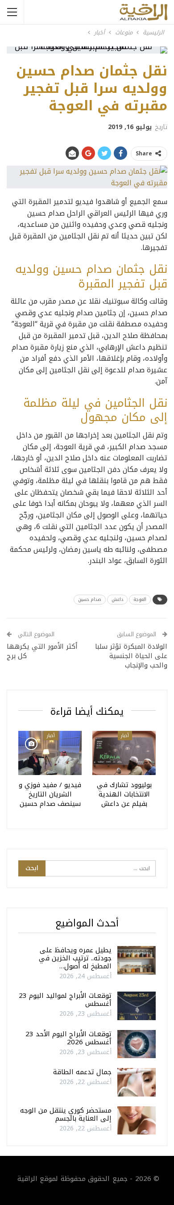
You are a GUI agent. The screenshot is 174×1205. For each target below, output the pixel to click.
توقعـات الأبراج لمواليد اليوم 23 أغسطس (65, 999)
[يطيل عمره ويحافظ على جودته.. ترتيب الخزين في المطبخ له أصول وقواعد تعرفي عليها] (136, 960)
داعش (117, 599)
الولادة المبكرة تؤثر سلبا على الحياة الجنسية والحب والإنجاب (131, 655)
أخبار (125, 735)
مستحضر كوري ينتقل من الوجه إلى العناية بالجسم (66, 1114)
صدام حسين (89, 599)
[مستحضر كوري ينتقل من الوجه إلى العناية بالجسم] (136, 1120)
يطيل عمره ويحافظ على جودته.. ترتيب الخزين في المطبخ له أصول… (75, 958)
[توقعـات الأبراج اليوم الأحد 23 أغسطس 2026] (136, 1044)
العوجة (139, 599)
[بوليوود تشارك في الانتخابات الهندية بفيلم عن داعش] (124, 753)
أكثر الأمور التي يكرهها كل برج (42, 651)
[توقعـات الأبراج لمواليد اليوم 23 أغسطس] (136, 1006)
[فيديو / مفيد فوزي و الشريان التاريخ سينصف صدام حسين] (50, 753)
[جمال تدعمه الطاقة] (136, 1082)
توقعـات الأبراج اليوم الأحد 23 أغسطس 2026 (68, 1038)
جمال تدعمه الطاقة (82, 1072)
